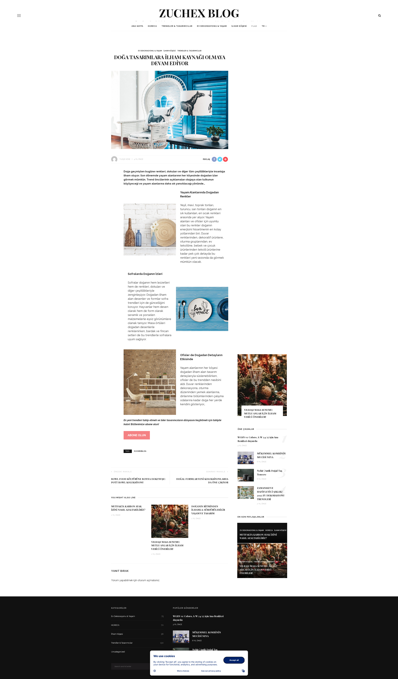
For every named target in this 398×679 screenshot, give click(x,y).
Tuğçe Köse (124, 159)
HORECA (152, 26)
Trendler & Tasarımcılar (177, 26)
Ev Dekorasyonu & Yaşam (212, 26)
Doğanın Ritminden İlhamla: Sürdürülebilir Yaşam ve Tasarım (208, 510)
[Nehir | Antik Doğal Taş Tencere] (246, 475)
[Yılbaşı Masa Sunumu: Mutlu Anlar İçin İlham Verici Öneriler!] (169, 521)
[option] (262, 357)
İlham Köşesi (239, 26)
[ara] (379, 15)
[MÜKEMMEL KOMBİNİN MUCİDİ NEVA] (246, 457)
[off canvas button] (19, 15)
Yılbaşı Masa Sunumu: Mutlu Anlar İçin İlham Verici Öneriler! (167, 545)
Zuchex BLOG (199, 12)
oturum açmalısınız (148, 580)
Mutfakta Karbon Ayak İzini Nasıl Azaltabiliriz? (258, 536)
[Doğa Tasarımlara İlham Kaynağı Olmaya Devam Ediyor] (169, 109)
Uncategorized (137, 652)
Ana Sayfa (137, 26)
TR (263, 26)
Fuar (254, 26)
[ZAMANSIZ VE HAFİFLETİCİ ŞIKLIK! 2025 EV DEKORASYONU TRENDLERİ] (246, 492)
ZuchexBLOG (140, 451)
